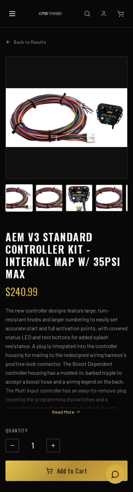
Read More (63, 412)
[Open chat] (115, 474)
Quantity (16, 430)
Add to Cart (72, 470)
